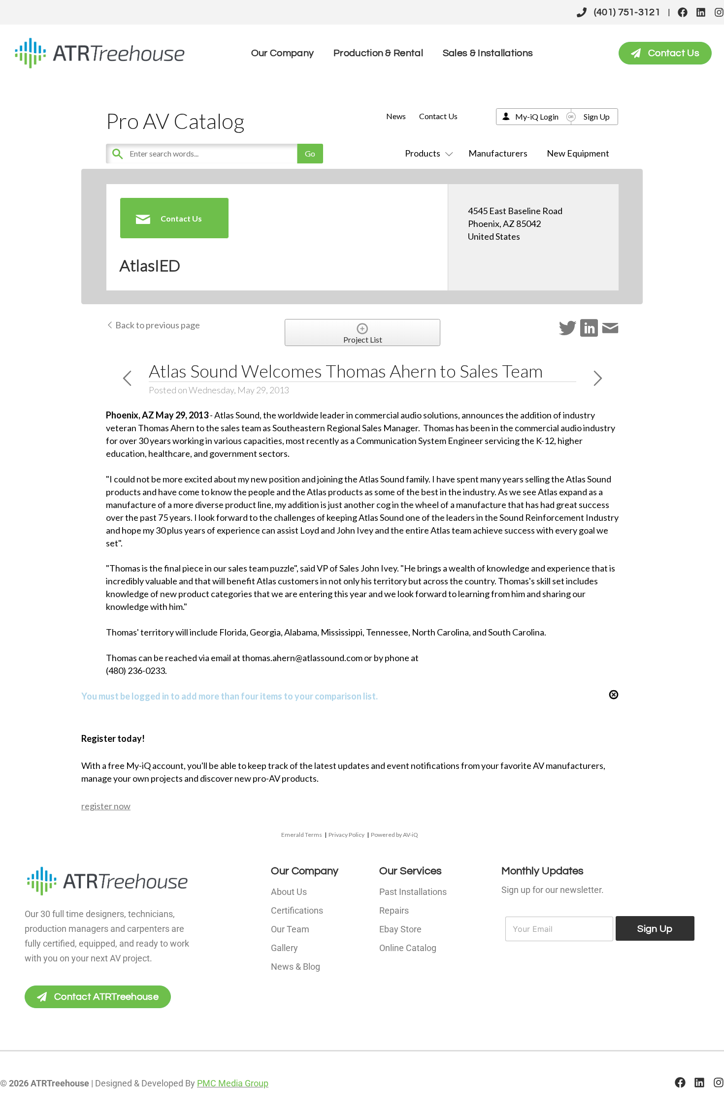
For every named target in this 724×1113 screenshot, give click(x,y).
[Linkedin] (701, 12)
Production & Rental (378, 53)
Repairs (394, 910)
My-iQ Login (537, 116)
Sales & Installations (488, 53)
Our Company (282, 53)
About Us (289, 892)
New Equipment (578, 153)
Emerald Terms (301, 834)
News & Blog (295, 966)
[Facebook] (683, 12)
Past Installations (413, 892)
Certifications (297, 910)
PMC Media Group (232, 1083)
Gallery (284, 948)
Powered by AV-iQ (394, 834)
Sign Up (597, 116)
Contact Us (438, 116)
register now (106, 805)
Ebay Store (400, 929)
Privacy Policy (346, 834)
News (396, 116)
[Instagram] (719, 12)
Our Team (290, 929)
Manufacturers (497, 153)
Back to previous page (157, 324)
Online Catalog (407, 948)
